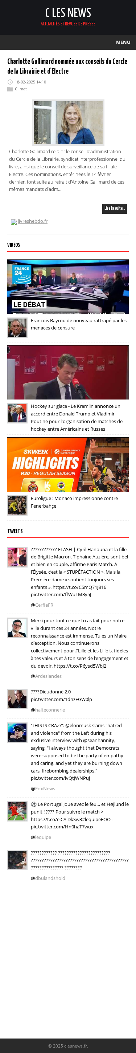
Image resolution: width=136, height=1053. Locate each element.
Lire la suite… (114, 208)
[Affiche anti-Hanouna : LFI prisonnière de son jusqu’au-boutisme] (17, 704)
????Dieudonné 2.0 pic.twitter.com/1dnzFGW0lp (61, 695)
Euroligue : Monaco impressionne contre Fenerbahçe (74, 502)
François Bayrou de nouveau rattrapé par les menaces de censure (79, 324)
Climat (21, 88)
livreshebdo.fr (33, 221)
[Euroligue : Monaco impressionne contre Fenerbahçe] (17, 510)
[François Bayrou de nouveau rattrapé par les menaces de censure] (17, 332)
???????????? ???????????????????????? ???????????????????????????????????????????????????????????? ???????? (80, 860)
